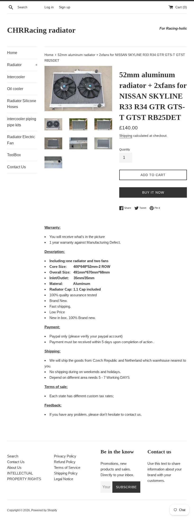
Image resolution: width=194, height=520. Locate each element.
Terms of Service (67, 467)
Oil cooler (15, 89)
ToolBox (14, 155)
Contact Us (16, 167)
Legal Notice (63, 479)
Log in (49, 7)
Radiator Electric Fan (21, 140)
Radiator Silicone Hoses (21, 104)
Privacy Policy (65, 456)
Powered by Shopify (44, 510)
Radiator (22, 65)
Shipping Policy (66, 473)
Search (12, 456)
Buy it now (153, 192)
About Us (14, 467)
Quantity (124, 149)
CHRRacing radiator (41, 30)
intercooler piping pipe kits (21, 122)
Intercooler (16, 77)
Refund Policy (64, 462)
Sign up (64, 7)
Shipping (125, 135)
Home (12, 53)
